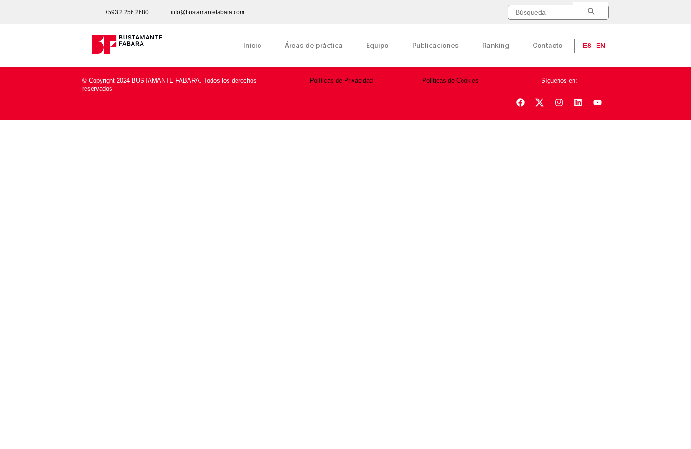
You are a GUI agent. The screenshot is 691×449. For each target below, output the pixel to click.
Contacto (548, 45)
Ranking (495, 45)
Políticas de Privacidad (341, 80)
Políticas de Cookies (450, 80)
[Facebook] (520, 102)
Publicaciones (435, 45)
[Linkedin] (578, 102)
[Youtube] (597, 102)
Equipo (377, 45)
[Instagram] (558, 102)
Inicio (252, 45)
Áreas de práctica (314, 45)
